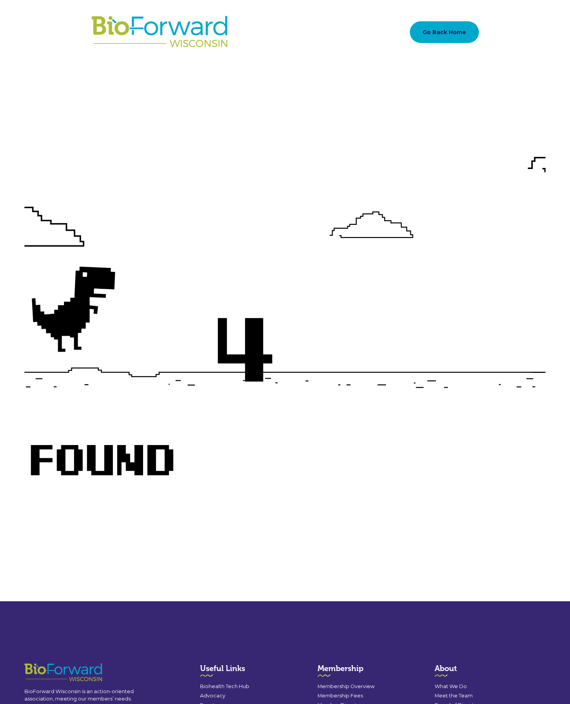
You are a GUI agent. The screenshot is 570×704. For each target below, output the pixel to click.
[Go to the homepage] (49, 672)
